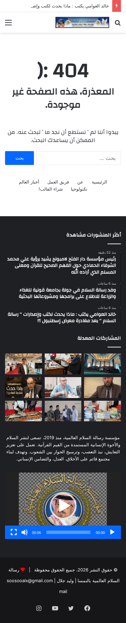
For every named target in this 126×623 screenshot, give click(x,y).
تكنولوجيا (79, 189)
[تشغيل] (112, 532)
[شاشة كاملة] (13, 532)
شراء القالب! (51, 189)
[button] (63, 505)
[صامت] (24, 532)
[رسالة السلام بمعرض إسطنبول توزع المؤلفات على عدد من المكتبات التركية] (102, 411)
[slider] (68, 532)
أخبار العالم (29, 182)
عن (80, 182)
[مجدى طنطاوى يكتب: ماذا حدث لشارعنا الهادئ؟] (23, 387)
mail (63, 591)
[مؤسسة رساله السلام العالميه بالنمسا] (82, 22)
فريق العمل (58, 182)
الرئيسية (99, 182)
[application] (63, 506)
